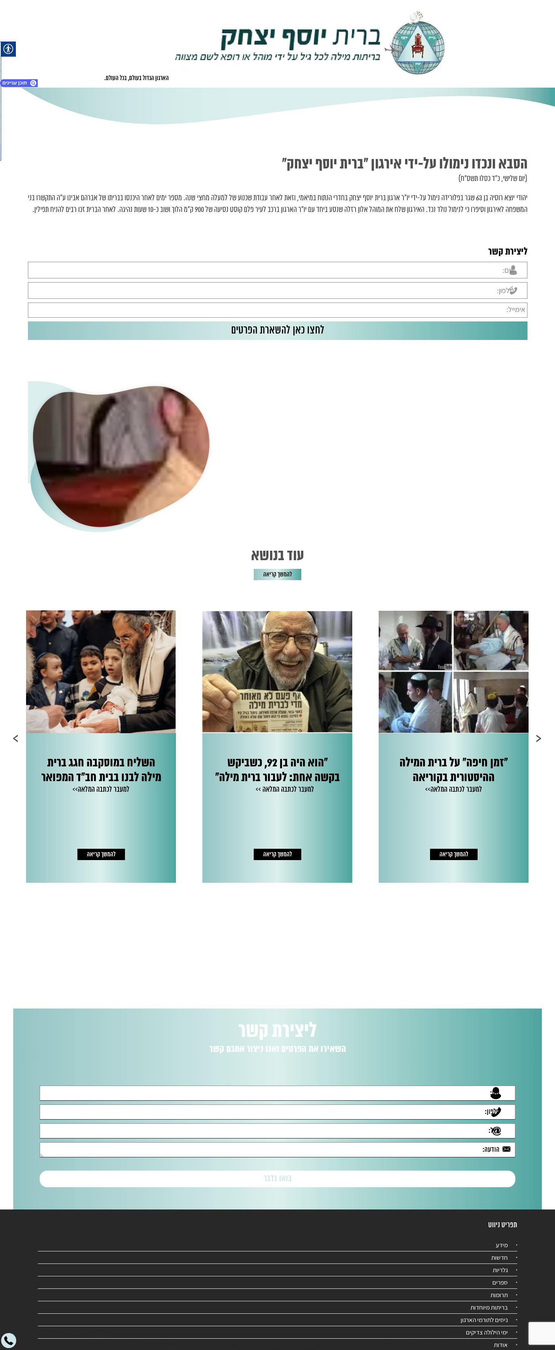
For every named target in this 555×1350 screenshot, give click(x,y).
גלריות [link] (500, 1263)
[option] (465, 746)
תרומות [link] (499, 1288)
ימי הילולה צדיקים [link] (487, 1325)
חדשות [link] (499, 1251)
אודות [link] (501, 1338)
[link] (310, 44)
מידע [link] (502, 1238)
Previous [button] (539, 738)
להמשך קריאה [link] (277, 574)
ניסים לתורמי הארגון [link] (484, 1313)
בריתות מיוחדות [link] (489, 1300)
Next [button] (16, 738)
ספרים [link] (500, 1275)
